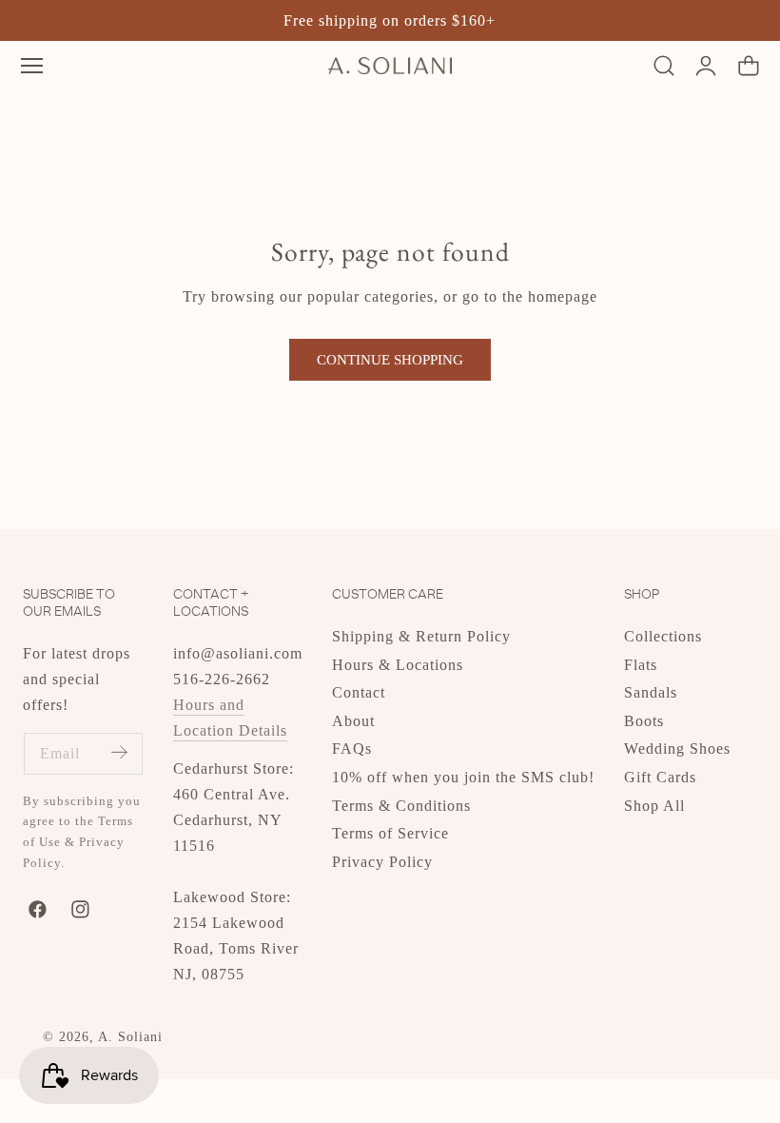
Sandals (650, 692)
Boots (644, 720)
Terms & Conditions (401, 805)
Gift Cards (660, 777)
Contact (358, 692)
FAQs (352, 748)
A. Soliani (130, 1037)
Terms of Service (390, 833)
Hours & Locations (397, 664)
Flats (640, 664)
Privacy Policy (382, 861)
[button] (31, 65)
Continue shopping (390, 359)
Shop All (654, 805)
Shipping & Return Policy (421, 636)
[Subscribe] (119, 752)
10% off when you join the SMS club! (463, 777)
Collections (663, 636)
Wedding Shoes (677, 748)
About (353, 720)
